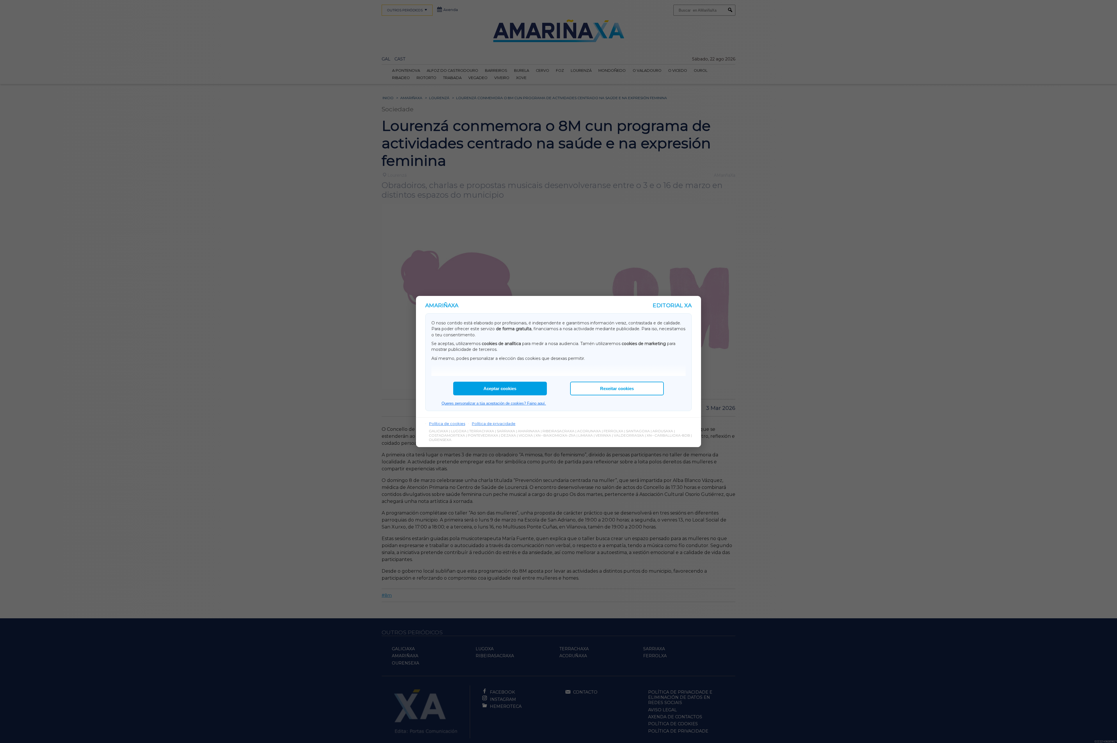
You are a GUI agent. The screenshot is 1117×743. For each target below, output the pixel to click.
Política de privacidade (493, 423)
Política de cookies (447, 423)
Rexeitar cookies (617, 388)
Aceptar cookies (499, 388)
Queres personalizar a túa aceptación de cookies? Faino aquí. (494, 403)
